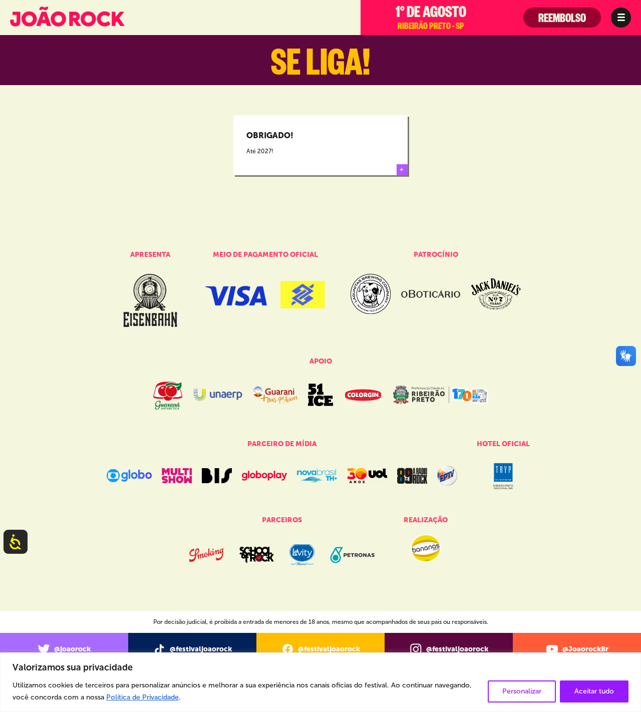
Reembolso (562, 20)
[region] (320, 682)
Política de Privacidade (142, 697)
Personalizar (521, 691)
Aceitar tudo (594, 691)
